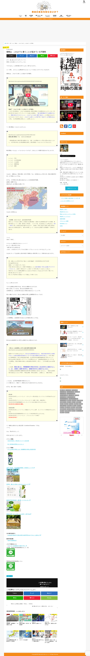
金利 (73, 410)
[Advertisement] (45, 31)
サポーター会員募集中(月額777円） (17, 545)
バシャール (63, 397)
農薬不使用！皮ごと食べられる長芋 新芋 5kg (18, 514)
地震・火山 (10, 576)
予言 (74, 400)
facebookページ (63, 223)
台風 (66, 403)
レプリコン (63, 400)
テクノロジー (47, 16)
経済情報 (31, 16)
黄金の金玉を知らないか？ (44, 654)
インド (77, 391)
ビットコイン (71, 397)
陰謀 (61, 16)
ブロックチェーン (73, 398)
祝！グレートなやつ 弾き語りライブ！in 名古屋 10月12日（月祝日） (74, 338)
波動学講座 (62, 218)
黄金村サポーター (64, 211)
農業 (62, 410)
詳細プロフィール (72, 188)
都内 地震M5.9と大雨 (72, 326)
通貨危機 (68, 410)
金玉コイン (79, 410)
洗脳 (73, 407)
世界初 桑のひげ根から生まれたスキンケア (17, 484)
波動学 (67, 407)
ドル (77, 395)
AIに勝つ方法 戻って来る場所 (74, 344)
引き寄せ (63, 405)
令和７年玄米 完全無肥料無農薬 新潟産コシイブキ (19, 467)
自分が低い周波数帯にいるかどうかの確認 (74, 332)
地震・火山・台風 (39, 16)
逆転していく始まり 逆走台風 (74, 355)
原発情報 (54, 16)
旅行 (62, 407)
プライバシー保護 (64, 221)
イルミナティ (70, 391)
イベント (20, 16)
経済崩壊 (78, 409)
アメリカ (68, 390)
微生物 (69, 405)
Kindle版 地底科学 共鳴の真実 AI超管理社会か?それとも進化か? (24, 535)
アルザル (74, 390)
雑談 (26, 16)
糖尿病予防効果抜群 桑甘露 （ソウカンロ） (17, 500)
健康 (69, 402)
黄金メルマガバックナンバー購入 (68, 214)
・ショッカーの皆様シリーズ (67, 200)
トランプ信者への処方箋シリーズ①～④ (70, 198)
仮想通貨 (63, 402)
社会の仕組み (70, 409)
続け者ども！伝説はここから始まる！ (45, 18)
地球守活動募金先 (12, 540)
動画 (73, 402)
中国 (69, 400)
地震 (76, 403)
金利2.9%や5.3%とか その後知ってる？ (74, 350)
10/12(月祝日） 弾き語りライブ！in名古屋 (18, 440)
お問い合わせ (68, 16)
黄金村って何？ (63, 209)
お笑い (62, 390)
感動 (74, 405)
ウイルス (63, 393)
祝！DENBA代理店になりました (16, 444)
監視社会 (63, 409)
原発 (61, 403)
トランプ (71, 395)
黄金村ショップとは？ (65, 216)
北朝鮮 (78, 402)
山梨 (80, 403)
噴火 (71, 403)
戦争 (79, 405)
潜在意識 (79, 407)
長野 (62, 412)
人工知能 (79, 400)
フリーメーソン (64, 398)
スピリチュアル (71, 393)
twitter (61, 225)
